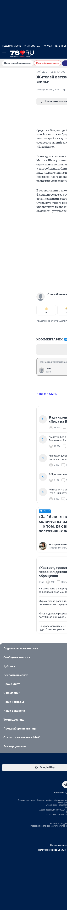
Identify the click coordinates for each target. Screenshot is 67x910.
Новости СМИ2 (46, 393)
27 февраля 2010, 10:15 (47, 90)
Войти (49, 372)
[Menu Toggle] (4, 54)
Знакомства (32, 46)
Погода (47, 46)
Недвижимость (12, 46)
